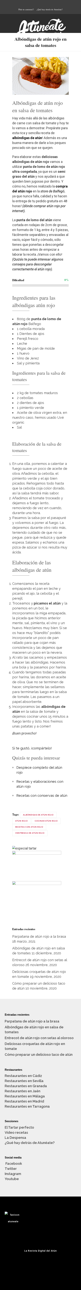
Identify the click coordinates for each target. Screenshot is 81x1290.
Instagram (13, 1174)
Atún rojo (21, 821)
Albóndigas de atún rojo (38, 815)
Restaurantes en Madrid (24, 1101)
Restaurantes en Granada (26, 1086)
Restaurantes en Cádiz (23, 1076)
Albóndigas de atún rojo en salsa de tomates (34, 1029)
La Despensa (15, 1138)
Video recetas (16, 1132)
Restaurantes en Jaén (22, 1091)
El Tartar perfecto (19, 1127)
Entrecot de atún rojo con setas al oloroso (39, 1038)
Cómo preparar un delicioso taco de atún (39, 1055)
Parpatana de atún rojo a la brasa (39, 936)
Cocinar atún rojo (46, 821)
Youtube (12, 1179)
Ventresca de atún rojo (29, 833)
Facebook (13, 1164)
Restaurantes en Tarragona (27, 1106)
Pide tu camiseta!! (26, 9)
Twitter (11, 1169)
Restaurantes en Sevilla (24, 1081)
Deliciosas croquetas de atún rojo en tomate (35, 1046)
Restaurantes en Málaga (25, 1096)
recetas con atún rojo (29, 827)
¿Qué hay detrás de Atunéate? (50, 9)
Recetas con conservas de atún (41, 795)
